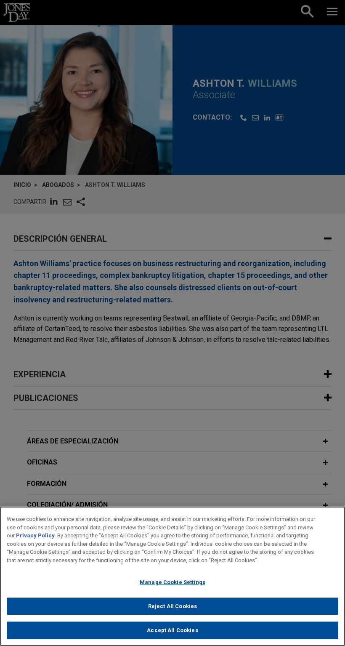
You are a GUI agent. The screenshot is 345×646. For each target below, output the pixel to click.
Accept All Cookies (172, 630)
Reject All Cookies (172, 606)
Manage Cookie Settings (172, 582)
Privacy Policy (35, 535)
